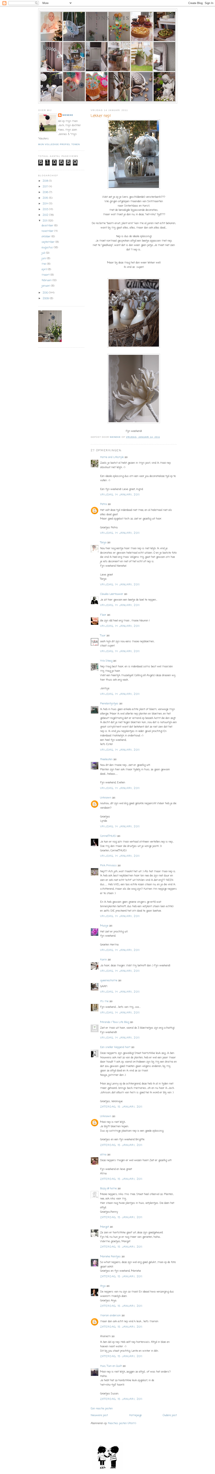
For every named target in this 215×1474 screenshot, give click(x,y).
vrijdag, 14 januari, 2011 (120, 495)
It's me (104, 1001)
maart (46, 275)
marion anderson (110, 1316)
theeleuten (106, 759)
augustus (48, 248)
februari (47, 280)
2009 (46, 298)
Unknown (105, 798)
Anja (103, 1286)
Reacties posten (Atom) (122, 1423)
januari (46, 286)
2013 (46, 209)
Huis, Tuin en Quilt (111, 1366)
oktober (46, 237)
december (48, 226)
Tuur (103, 636)
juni (44, 258)
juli (44, 253)
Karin (103, 960)
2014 (46, 204)
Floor (103, 615)
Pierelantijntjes (109, 704)
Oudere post (170, 1415)
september (48, 242)
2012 (46, 215)
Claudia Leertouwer (111, 594)
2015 (46, 198)
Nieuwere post (99, 1415)
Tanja (103, 543)
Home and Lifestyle (112, 457)
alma (103, 1155)
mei (44, 264)
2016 (46, 192)
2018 (46, 181)
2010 (46, 293)
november (48, 231)
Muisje (104, 926)
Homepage (135, 1415)
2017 (46, 187)
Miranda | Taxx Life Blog (114, 1022)
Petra (103, 504)
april (45, 269)
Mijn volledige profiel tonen (59, 144)
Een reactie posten (102, 1409)
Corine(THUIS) (108, 836)
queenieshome (108, 981)
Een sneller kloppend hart (115, 1047)
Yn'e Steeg (106, 661)
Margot (104, 1227)
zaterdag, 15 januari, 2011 (121, 1107)
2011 (45, 221)
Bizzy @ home (108, 1189)
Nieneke (67, 115)
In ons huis (107, 17)
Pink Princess (108, 866)
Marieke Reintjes (110, 1257)
